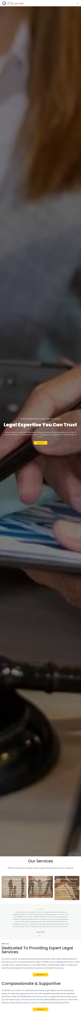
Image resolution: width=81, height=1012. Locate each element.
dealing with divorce (65, 962)
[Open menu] (77, 3)
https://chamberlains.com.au (25, 996)
